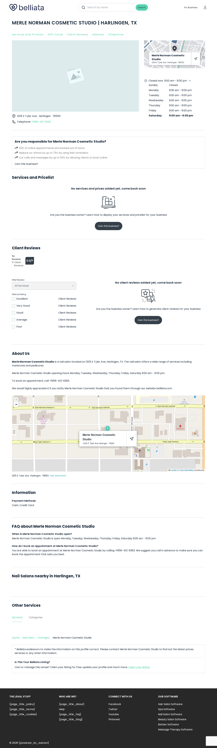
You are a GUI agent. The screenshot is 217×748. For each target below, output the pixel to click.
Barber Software (168, 724)
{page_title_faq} (70, 714)
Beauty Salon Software (172, 719)
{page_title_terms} (22, 709)
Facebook (114, 704)
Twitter (113, 709)
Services (17, 617)
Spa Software (166, 709)
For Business (190, 7)
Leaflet (173, 470)
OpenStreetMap (187, 470)
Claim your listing (138, 667)
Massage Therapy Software (175, 729)
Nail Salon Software (170, 714)
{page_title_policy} (22, 704)
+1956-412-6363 (41, 122)
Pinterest (114, 719)
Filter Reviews (18, 280)
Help (62, 709)
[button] (107, 429)
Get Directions (58, 475)
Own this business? (26, 164)
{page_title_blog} (70, 719)
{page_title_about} (71, 704)
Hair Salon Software (170, 704)
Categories (36, 617)
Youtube (113, 714)
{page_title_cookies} (23, 714)
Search (142, 7)
